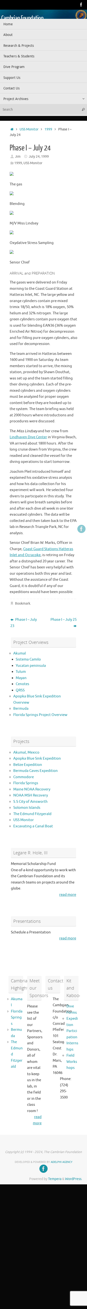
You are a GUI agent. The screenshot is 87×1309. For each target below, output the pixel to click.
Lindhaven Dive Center (28, 437)
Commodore (23, 777)
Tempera (54, 1179)
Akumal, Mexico (26, 752)
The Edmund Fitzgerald (32, 814)
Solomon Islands (26, 807)
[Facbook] (81, 4)
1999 (48, 129)
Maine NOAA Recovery (31, 789)
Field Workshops (71, 1061)
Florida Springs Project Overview (40, 715)
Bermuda (21, 708)
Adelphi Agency (61, 1162)
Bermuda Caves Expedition (35, 771)
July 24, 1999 (39, 157)
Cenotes (22, 684)
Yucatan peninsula (31, 665)
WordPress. (73, 1179)
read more (67, 894)
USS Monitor (29, 129)
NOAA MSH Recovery (30, 795)
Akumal (19, 653)
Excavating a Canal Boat (33, 826)
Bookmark (22, 603)
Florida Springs (25, 783)
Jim (18, 157)
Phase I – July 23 (23, 622)
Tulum (21, 671)
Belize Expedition (27, 764)
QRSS (20, 690)
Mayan (21, 678)
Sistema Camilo (28, 659)
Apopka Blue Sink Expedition (37, 758)
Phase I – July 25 (64, 619)
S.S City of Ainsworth (30, 801)
